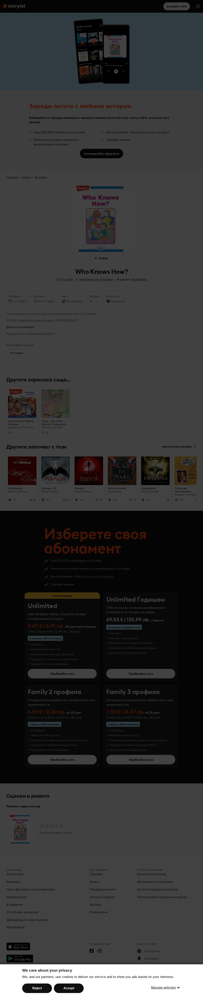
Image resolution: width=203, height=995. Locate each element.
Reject (37, 988)
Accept (68, 988)
